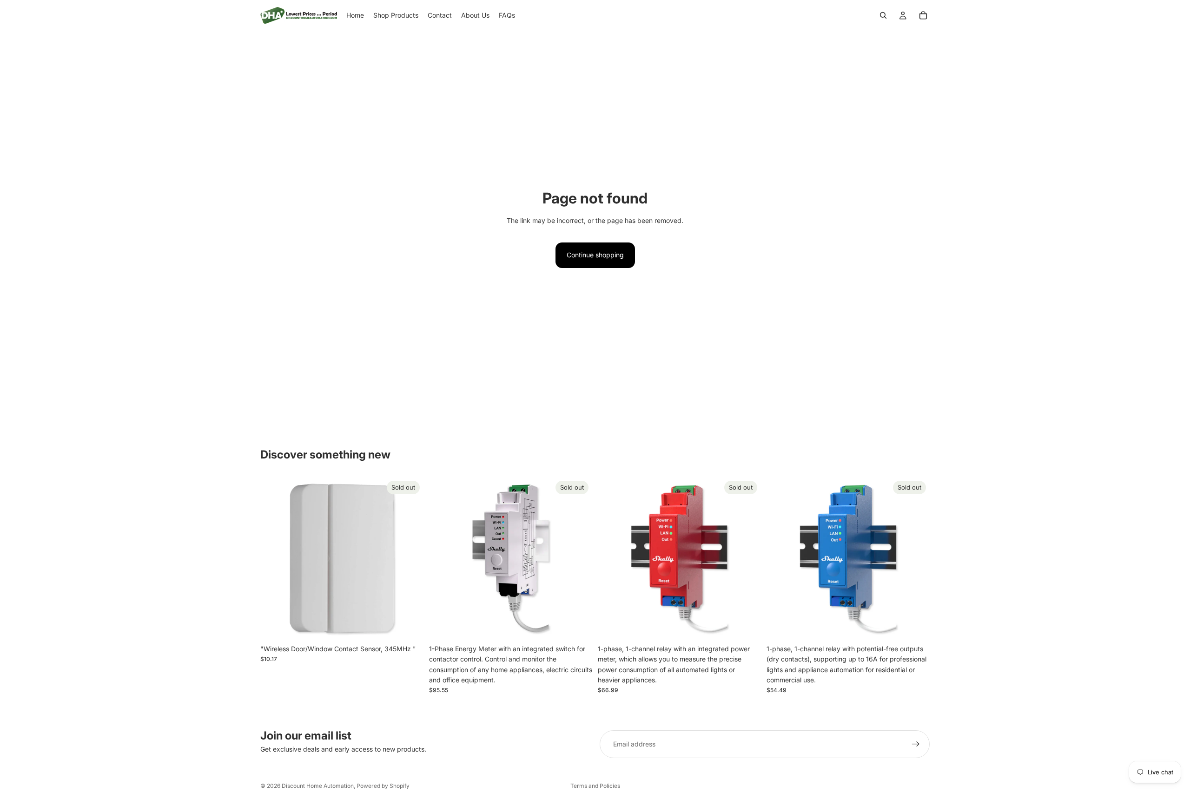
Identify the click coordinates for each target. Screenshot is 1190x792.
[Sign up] (916, 744)
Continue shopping (595, 255)
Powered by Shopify (383, 785)
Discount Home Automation (318, 785)
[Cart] (923, 15)
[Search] (883, 15)
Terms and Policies (595, 785)
